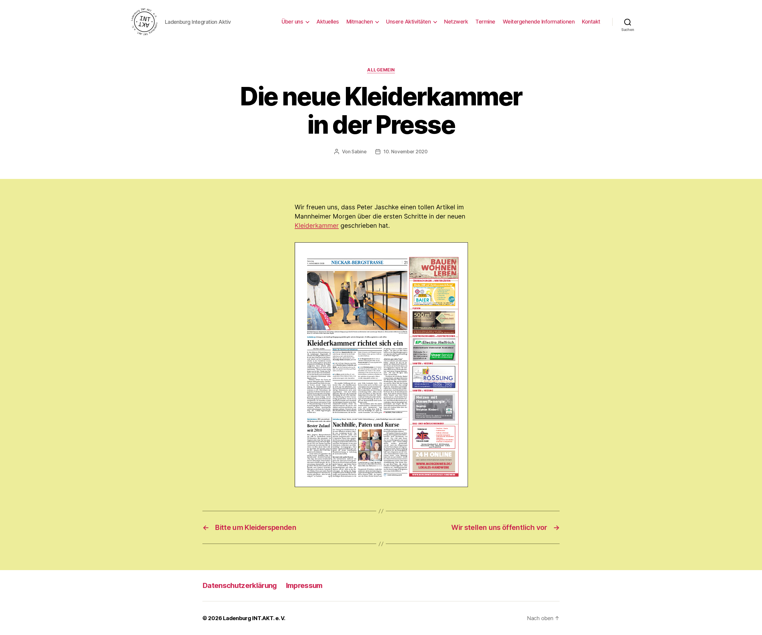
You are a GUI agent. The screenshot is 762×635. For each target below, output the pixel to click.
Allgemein (381, 70)
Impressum (304, 585)
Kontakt (591, 21)
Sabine (359, 152)
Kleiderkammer (317, 225)
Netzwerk (456, 21)
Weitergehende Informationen (539, 21)
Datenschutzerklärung (239, 585)
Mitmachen (359, 21)
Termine (485, 21)
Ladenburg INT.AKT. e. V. (254, 618)
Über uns (292, 21)
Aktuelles (327, 21)
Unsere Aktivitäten (408, 21)
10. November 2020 (405, 152)
